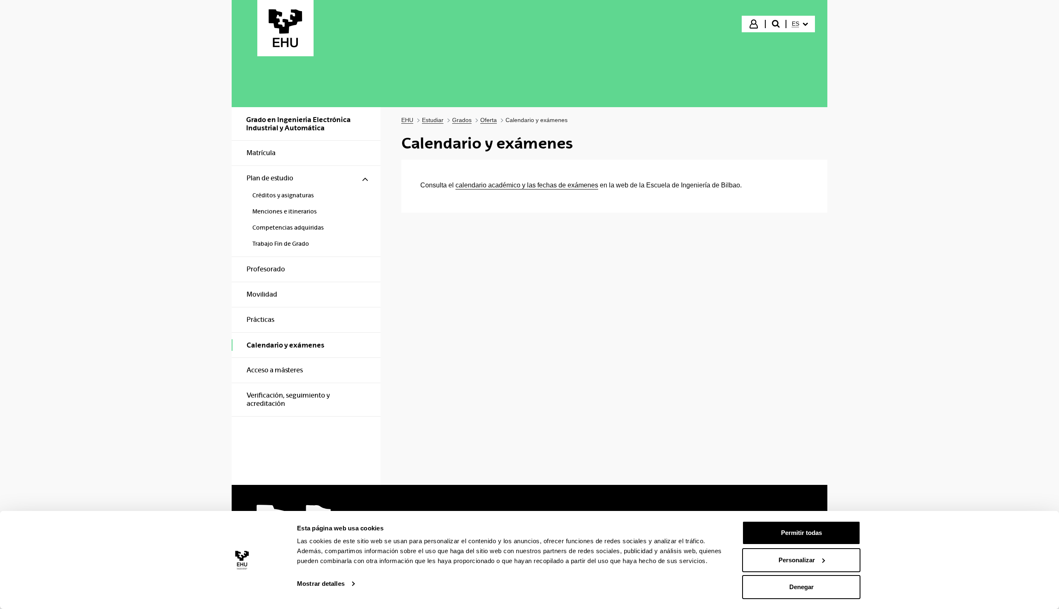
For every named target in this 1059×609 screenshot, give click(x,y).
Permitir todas (801, 532)
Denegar (801, 586)
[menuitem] (800, 24)
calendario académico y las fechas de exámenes (526, 185)
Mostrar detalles (321, 583)
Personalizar (797, 559)
